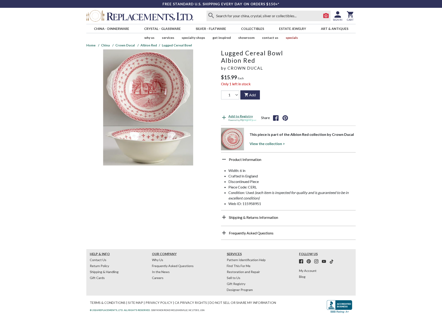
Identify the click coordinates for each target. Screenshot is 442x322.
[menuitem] (111, 28)
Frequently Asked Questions (173, 266)
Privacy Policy (158, 303)
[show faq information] (224, 233)
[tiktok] (331, 261)
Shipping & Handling (104, 272)
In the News (161, 272)
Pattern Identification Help (246, 260)
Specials (292, 38)
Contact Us (270, 38)
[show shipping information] (224, 217)
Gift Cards (97, 278)
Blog (302, 277)
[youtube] (325, 261)
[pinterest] (310, 261)
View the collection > (267, 143)
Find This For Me (238, 266)
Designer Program (240, 290)
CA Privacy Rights (191, 303)
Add (252, 95)
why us (149, 38)
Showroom (246, 38)
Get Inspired (221, 38)
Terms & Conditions (107, 303)
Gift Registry (236, 284)
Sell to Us (233, 278)
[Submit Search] (211, 16)
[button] (288, 161)
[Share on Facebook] (276, 118)
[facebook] (302, 261)
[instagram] (317, 261)
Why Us (157, 260)
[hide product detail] (224, 159)
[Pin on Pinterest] (285, 118)
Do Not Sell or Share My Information (242, 303)
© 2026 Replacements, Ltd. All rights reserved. (120, 310)
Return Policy (99, 266)
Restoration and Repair (243, 272)
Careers (157, 278)
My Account (308, 271)
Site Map (135, 303)
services (168, 38)
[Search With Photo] (326, 16)
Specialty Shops (193, 38)
